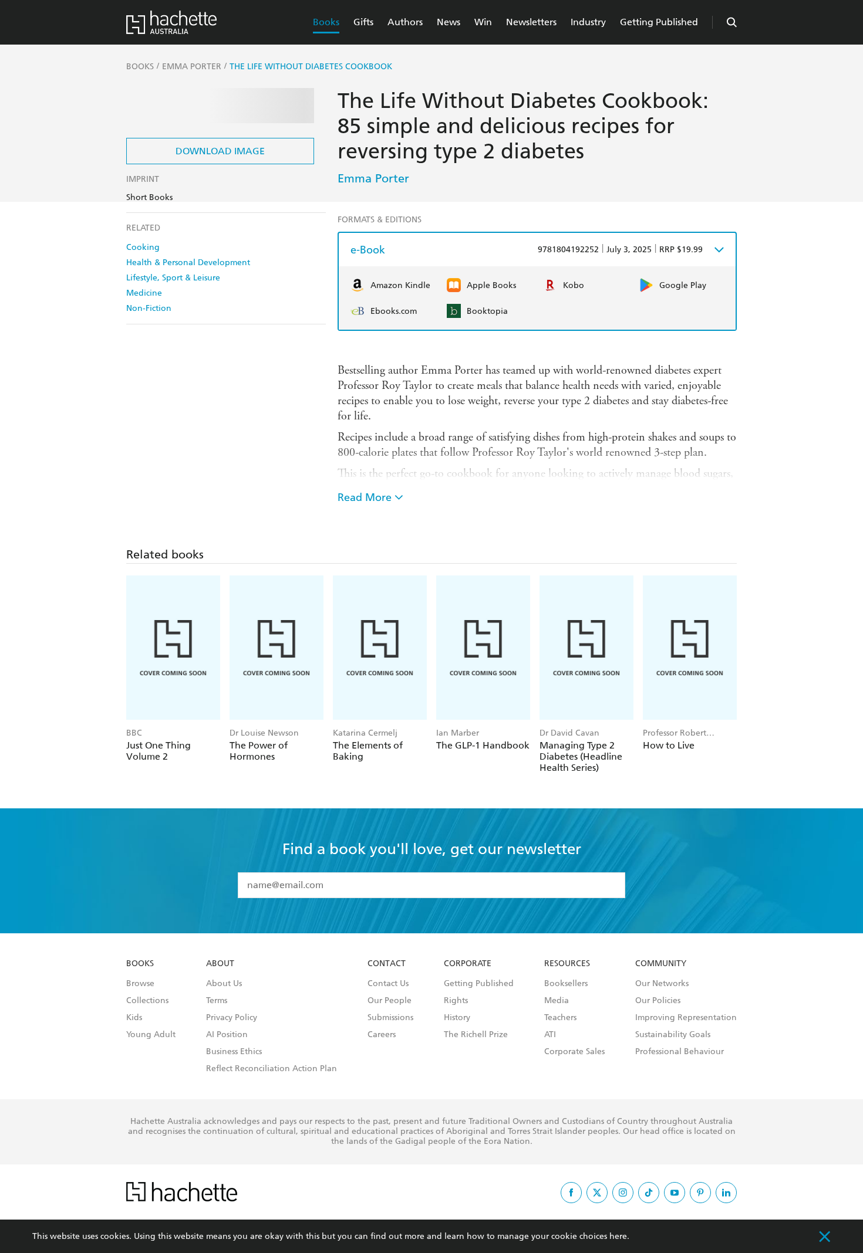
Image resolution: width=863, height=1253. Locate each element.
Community (660, 964)
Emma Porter (373, 178)
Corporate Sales (574, 1052)
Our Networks (662, 984)
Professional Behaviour (679, 1052)
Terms (216, 1001)
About (220, 964)
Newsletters (531, 22)
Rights (456, 1001)
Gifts (363, 22)
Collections (147, 1001)
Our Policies (657, 1001)
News (448, 22)
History (457, 1018)
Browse (140, 984)
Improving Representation (686, 1018)
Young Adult (151, 1035)
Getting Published (659, 22)
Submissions (390, 1018)
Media (556, 1001)
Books (326, 22)
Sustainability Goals (672, 1035)
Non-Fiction (148, 308)
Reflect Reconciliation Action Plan (271, 1069)
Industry (588, 22)
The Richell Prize (476, 1035)
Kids (134, 1018)
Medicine (144, 293)
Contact (387, 964)
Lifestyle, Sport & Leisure (173, 278)
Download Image (220, 151)
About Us (224, 984)
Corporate (467, 964)
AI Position (227, 1035)
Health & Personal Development (188, 262)
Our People (390, 1001)
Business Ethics (234, 1052)
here (618, 1236)
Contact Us (388, 984)
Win (483, 22)
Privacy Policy (231, 1018)
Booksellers (566, 984)
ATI (550, 1035)
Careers (382, 1035)
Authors (405, 22)
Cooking (143, 247)
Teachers (560, 1018)
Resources (567, 964)
